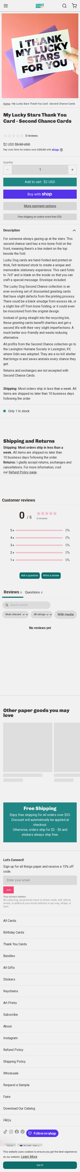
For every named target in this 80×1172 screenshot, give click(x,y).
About (7, 1026)
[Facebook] (17, 1133)
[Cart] (73, 6)
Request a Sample (16, 1085)
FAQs (7, 1120)
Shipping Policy (14, 1061)
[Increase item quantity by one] (72, 169)
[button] (40, 182)
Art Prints (10, 1003)
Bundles (9, 956)
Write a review (51, 575)
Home (6, 103)
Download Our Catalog (19, 1108)
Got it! (40, 1165)
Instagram (10, 1038)
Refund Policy (13, 1050)
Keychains (10, 991)
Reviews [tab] (13, 592)
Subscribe (10, 1015)
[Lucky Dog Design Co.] (40, 5)
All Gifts (9, 968)
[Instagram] (11, 1133)
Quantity (8, 162)
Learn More (29, 1157)
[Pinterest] (23, 1133)
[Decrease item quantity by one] (7, 169)
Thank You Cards (15, 944)
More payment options (40, 206)
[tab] (33, 593)
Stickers (9, 979)
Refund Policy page (23, 472)
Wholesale (10, 1073)
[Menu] (7, 6)
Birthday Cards (13, 932)
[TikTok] (5, 1133)
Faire (6, 1097)
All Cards (9, 921)
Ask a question (29, 575)
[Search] (63, 5)
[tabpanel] (40, 636)
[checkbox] (65, 615)
